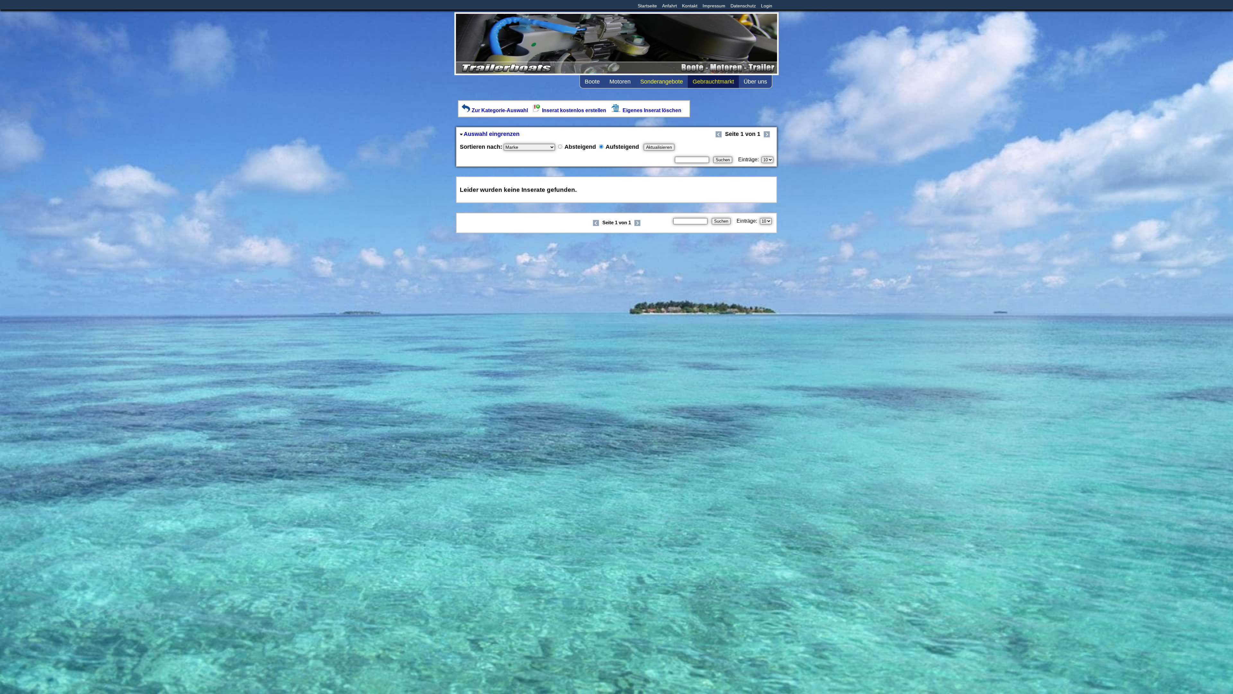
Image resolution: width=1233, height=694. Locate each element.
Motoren (620, 81)
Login (766, 5)
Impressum (714, 5)
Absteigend (579, 147)
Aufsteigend (621, 147)
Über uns (755, 81)
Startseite (647, 5)
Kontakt (689, 5)
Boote (592, 81)
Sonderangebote (661, 81)
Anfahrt (669, 5)
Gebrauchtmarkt (713, 81)
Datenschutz (743, 5)
